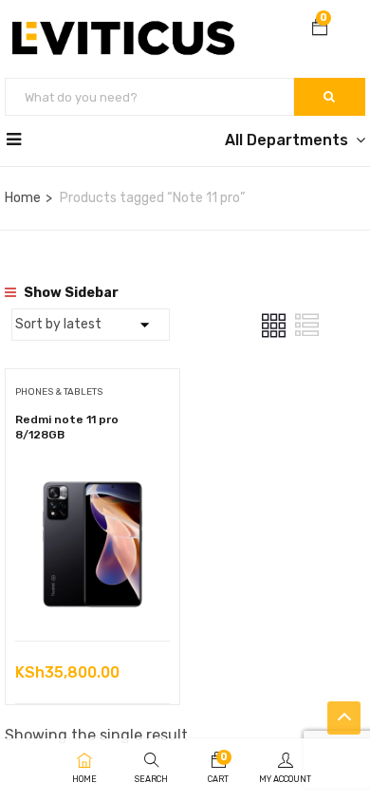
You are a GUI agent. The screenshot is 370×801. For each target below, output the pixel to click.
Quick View (92, 593)
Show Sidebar (70, 293)
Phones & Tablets (58, 392)
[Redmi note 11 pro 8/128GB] (92, 481)
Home (23, 198)
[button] (320, 29)
